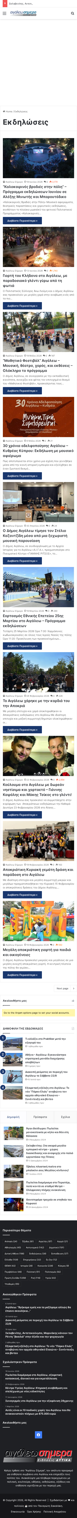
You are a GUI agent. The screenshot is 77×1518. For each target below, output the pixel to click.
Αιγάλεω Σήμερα (14, 181)
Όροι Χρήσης (34, 1511)
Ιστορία (27, 1265)
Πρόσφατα (40, 1117)
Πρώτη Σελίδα (15, 1278)
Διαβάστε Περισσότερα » (22, 220)
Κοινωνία (45, 1265)
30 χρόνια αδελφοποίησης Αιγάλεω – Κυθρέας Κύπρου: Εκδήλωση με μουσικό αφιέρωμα (38, 451)
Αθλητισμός (13, 1247)
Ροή (35, 1278)
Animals (11, 1241)
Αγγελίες (45, 1241)
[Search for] (72, 15)
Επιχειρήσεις (32, 1259)
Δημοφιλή (13, 1117)
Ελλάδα (11, 1259)
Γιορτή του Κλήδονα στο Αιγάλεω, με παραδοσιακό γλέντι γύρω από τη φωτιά (35, 280)
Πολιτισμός (53, 1271)
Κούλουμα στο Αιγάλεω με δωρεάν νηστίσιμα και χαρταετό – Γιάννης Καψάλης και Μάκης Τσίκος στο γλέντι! (37, 790)
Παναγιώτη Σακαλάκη (50, 1505)
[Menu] (4, 15)
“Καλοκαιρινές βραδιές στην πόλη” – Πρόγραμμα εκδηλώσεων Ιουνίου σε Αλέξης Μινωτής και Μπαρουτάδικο (35, 192)
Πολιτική (33, 1271)
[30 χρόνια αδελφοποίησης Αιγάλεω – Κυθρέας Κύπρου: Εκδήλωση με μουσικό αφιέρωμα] (38, 417)
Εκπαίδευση (59, 1253)
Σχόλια (65, 1117)
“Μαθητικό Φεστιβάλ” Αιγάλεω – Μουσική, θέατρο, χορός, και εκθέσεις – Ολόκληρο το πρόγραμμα (38, 365)
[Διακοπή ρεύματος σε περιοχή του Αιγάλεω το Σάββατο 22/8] (13, 1077)
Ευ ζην (51, 1259)
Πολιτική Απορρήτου (55, 1511)
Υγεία (50, 1278)
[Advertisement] (38, 61)
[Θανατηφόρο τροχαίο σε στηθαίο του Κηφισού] (13, 1204)
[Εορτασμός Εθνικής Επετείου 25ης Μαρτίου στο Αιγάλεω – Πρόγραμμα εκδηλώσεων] (38, 587)
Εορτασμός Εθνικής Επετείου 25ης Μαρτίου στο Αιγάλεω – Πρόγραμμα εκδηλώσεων (34, 621)
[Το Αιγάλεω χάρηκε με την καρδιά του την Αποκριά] (38, 672)
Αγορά (62, 1241)
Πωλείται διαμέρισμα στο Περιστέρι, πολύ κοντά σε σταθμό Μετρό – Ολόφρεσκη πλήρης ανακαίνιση (48, 1186)
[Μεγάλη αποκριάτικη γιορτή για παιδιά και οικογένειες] (38, 921)
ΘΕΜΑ (10, 1265)
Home (8, 111)
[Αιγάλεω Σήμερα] (23, 13)
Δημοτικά (56, 1247)
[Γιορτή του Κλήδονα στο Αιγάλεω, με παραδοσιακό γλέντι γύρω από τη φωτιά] (38, 247)
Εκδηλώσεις (37, 1253)
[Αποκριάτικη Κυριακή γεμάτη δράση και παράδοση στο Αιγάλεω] (38, 841)
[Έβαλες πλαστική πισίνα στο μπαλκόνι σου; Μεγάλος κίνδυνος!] (13, 1171)
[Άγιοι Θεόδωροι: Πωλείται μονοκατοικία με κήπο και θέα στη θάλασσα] (13, 1133)
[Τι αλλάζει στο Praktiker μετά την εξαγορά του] (13, 1043)
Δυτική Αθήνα (14, 1253)
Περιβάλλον (13, 1271)
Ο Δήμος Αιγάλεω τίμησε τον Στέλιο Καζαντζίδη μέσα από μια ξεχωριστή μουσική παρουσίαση (35, 536)
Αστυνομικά (35, 1247)
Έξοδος (28, 1241)
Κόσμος (63, 1265)
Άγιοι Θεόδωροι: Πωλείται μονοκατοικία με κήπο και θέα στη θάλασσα (47, 1132)
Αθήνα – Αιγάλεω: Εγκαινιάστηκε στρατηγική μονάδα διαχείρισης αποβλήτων (45, 1058)
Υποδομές (12, 1284)
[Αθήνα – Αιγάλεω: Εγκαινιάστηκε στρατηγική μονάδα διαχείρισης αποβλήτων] (13, 1059)
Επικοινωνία (18, 1511)
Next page (62, 988)
